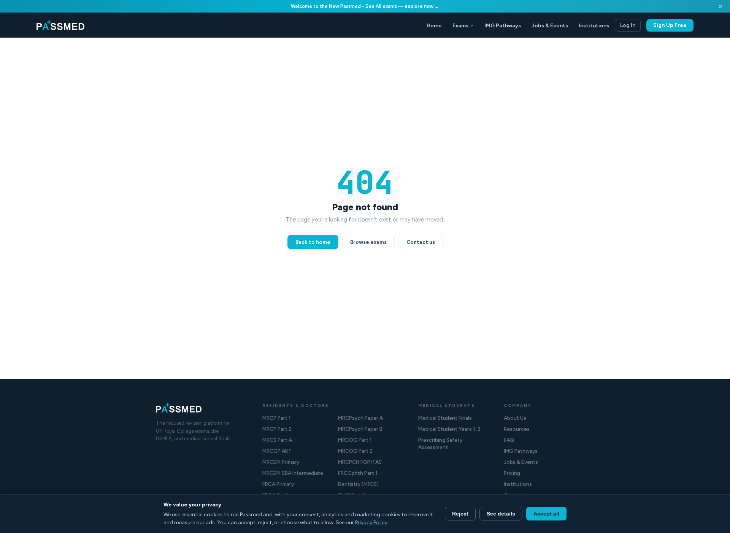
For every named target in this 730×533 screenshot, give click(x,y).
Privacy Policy (371, 522)
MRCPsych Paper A (360, 418)
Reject (460, 514)
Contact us (420, 242)
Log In (627, 25)
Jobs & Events (550, 25)
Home (434, 25)
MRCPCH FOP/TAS (360, 462)
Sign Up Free (670, 25)
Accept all (546, 514)
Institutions (594, 25)
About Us (515, 418)
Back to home (312, 242)
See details (501, 514)
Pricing (512, 473)
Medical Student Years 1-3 (449, 429)
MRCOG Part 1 (355, 440)
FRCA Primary (278, 484)
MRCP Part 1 (276, 418)
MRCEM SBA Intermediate (292, 473)
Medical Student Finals (445, 418)
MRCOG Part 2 (355, 451)
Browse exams (368, 242)
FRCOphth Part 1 (358, 473)
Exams (460, 25)
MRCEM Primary (280, 462)
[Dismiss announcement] (720, 6)
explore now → (422, 6)
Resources (517, 429)
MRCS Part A (277, 440)
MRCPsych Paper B (360, 429)
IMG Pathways (502, 25)
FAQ (509, 440)
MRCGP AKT (277, 451)
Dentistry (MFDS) (358, 484)
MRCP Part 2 (277, 429)
